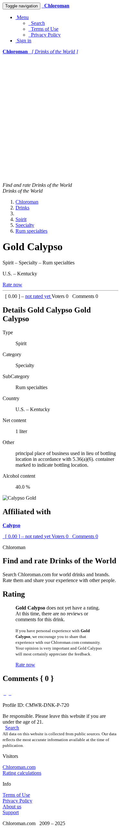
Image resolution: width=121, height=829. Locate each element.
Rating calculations (22, 773)
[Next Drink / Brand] (10, 693)
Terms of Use (43, 29)
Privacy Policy (44, 34)
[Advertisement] (60, 118)
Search (36, 23)
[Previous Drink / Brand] (5, 693)
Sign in (23, 40)
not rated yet (38, 296)
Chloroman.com (19, 767)
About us (12, 806)
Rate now (12, 284)
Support (11, 812)
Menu (22, 17)
